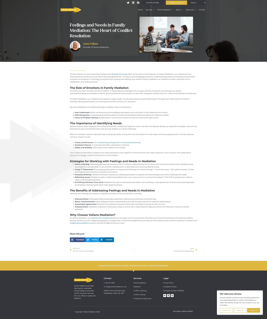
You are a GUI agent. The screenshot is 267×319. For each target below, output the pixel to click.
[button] (153, 2)
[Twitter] (128, 2)
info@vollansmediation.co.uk (82, 223)
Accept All (253, 310)
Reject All (240, 310)
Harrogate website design (183, 311)
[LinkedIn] (133, 2)
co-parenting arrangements (108, 143)
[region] (240, 302)
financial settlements (132, 143)
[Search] (205, 3)
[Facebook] (138, 2)
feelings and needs (119, 74)
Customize (226, 310)
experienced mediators (100, 218)
